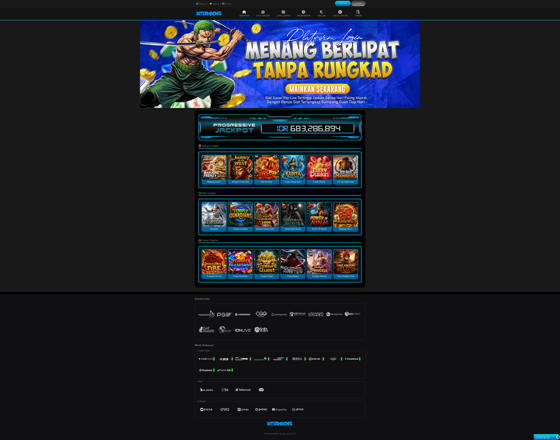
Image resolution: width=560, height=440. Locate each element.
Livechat (228, 4)
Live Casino (283, 16)
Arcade (321, 16)
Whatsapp (202, 4)
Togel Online (340, 16)
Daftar (343, 3)
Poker (358, 16)
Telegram (215, 4)
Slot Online (263, 16)
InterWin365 (274, 434)
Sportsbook (303, 16)
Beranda (244, 16)
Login (358, 3)
